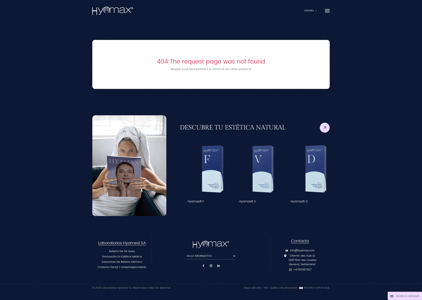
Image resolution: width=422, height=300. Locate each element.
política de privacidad (284, 288)
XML (266, 288)
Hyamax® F (189, 201)
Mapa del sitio (252, 288)
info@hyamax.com (302, 250)
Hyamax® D (293, 201)
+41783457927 (302, 270)
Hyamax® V (241, 201)
